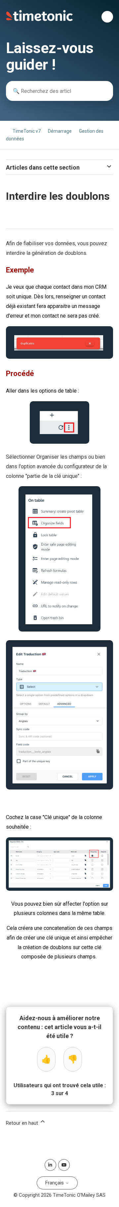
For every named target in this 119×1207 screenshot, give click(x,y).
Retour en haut (22, 1123)
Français (55, 1183)
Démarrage (60, 131)
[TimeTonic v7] (39, 20)
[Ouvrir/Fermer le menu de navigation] (107, 17)
